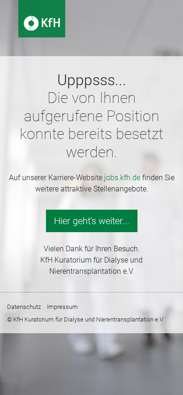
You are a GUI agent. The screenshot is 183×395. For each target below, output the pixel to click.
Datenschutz (24, 306)
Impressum (62, 306)
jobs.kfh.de (122, 177)
